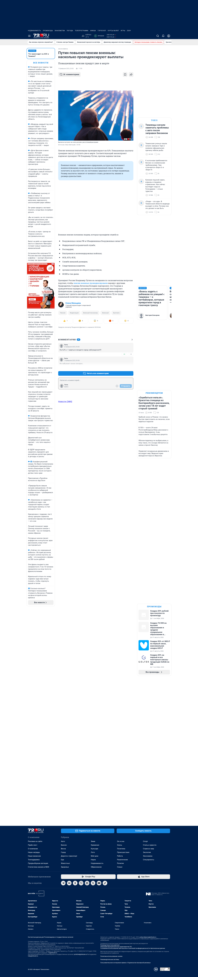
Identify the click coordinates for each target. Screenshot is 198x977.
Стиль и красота (149, 845)
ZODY (129, 30)
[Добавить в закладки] (125, 74)
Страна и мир (148, 849)
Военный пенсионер (90, 313)
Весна (63, 849)
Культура (94, 849)
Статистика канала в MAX (38, 867)
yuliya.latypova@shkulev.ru (147, 937)
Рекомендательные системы (109, 959)
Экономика (147, 856)
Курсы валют (113, 30)
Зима (93, 841)
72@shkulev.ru (52, 953)
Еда (62, 860)
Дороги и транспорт (69, 856)
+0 (124, 354)
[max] (87, 883)
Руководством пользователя (110, 945)
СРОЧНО (32, 51)
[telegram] (63, 883)
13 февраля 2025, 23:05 (66, 68)
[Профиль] (168, 36)
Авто (63, 841)
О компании (33, 849)
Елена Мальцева (73, 303)
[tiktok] (105, 883)
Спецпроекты (148, 860)
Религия (120, 863)
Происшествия (123, 852)
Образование (96, 867)
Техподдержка (34, 860)
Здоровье (65, 867)
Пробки (99, 36)
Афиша (93, 30)
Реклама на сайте (35, 841)
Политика (121, 849)
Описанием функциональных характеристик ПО (116, 947)
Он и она (120, 841)
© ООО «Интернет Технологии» (38, 969)
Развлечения (122, 860)
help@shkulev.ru (33, 956)
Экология (147, 852)
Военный (105, 313)
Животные (65, 863)
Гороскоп (102, 30)
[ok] (75, 883)
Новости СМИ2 (65, 401)
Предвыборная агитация (38, 863)
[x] (93, 883)
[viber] (81, 883)
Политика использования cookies (111, 956)
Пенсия (62, 313)
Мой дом (94, 856)
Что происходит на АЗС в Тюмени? (38, 55)
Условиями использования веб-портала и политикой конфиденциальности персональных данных (132, 948)
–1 (131, 368)
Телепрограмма (81, 30)
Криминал (95, 845)
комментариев (71, 74)
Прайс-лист (32, 845)
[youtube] (99, 883)
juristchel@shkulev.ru (80, 954)
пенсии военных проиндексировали (91, 283)
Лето (93, 852)
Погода (70, 30)
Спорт (145, 841)
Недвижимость (34, 30)
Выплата (116, 313)
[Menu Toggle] (29, 36)
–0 (131, 354)
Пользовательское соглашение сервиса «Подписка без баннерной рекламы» (125, 963)
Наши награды (34, 852)
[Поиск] (157, 36)
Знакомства (60, 30)
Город (63, 852)
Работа (120, 856)
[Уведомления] (163, 36)
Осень (119, 845)
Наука (93, 860)
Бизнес (64, 845)
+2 (124, 368)
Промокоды (48, 30)
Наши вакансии (34, 856)
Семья (119, 867)
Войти (66, 387)
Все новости (40, 62)
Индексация (74, 313)
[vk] (69, 883)
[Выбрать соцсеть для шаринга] (131, 74)
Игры (123, 30)
